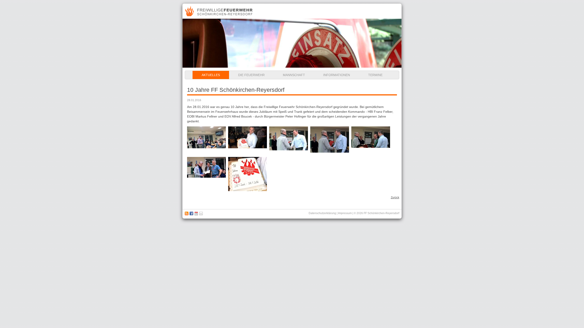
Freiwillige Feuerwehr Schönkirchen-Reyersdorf (219, 11)
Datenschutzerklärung (322, 213)
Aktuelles (211, 75)
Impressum (201, 213)
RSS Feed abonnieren (186, 213)
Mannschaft (294, 75)
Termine (375, 75)
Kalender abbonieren (196, 213)
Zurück (395, 197)
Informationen (336, 75)
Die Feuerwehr (251, 75)
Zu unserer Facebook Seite (191, 213)
